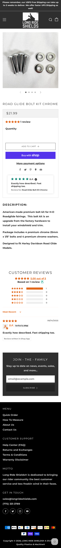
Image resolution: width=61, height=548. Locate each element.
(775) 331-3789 (11, 503)
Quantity (11, 128)
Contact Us (9, 429)
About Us (8, 424)
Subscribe (29, 388)
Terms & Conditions (15, 454)
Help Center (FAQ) (14, 445)
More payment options (30, 163)
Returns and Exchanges (17, 449)
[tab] (26, 92)
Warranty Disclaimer (15, 459)
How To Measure (13, 419)
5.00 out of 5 (38, 278)
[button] (12, 121)
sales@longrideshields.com (20, 499)
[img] (10, 321)
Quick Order (10, 415)
